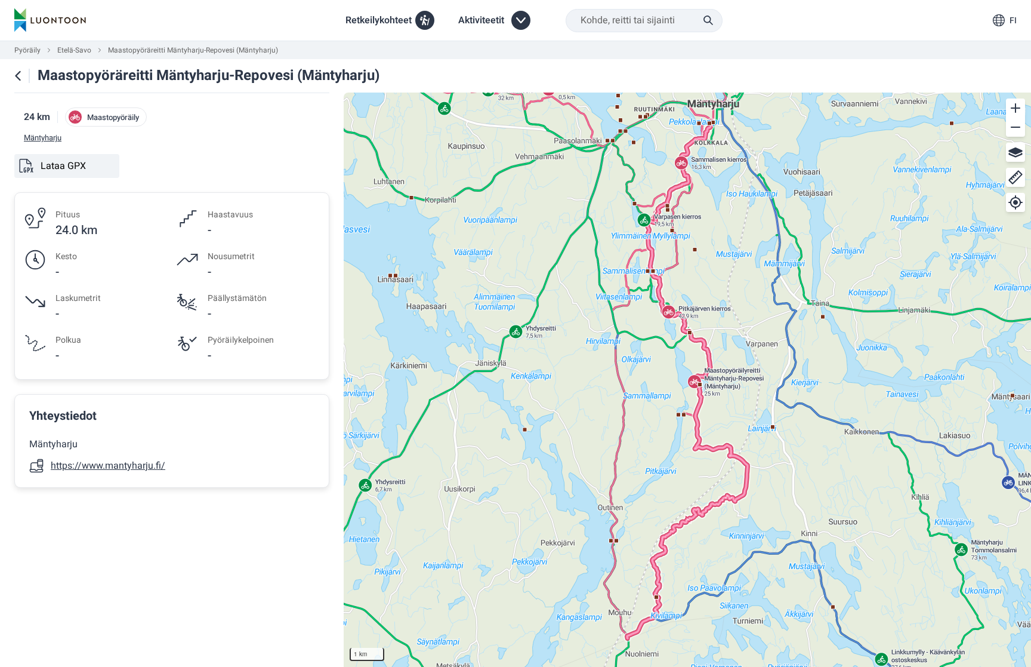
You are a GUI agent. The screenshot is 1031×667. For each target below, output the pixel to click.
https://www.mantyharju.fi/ (108, 466)
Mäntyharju (42, 138)
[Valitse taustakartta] (1015, 152)
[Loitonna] (1015, 127)
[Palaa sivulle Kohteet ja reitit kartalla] (18, 76)
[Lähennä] (1015, 108)
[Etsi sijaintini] (1015, 202)
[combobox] (644, 20)
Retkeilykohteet (378, 20)
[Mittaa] (1015, 177)
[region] (687, 380)
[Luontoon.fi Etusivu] (50, 20)
